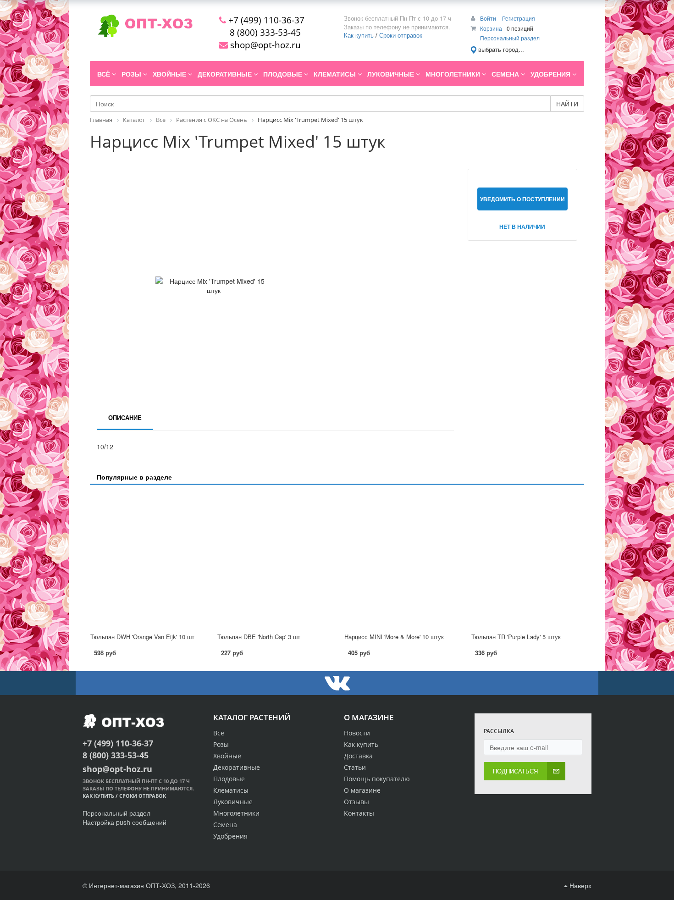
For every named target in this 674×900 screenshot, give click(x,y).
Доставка (358, 755)
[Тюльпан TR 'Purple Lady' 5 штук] (527, 559)
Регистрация (518, 18)
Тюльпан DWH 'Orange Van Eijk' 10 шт (142, 636)
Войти (488, 18)
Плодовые (229, 778)
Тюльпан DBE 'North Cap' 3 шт (258, 636)
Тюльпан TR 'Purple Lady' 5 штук (516, 636)
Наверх (579, 885)
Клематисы (231, 790)
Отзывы (356, 801)
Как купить (359, 35)
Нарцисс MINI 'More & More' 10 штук (394, 636)
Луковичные (233, 801)
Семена (225, 824)
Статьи (355, 767)
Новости (357, 733)
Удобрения (230, 836)
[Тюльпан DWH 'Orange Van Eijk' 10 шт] (146, 559)
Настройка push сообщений (124, 822)
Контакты (359, 813)
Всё (218, 733)
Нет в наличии (522, 226)
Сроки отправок (400, 35)
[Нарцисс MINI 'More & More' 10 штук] (400, 559)
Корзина (491, 28)
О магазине (362, 790)
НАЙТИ (567, 103)
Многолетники (236, 813)
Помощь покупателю (377, 778)
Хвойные (227, 755)
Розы (221, 744)
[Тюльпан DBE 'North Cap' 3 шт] (273, 559)
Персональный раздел (510, 38)
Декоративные (236, 767)
